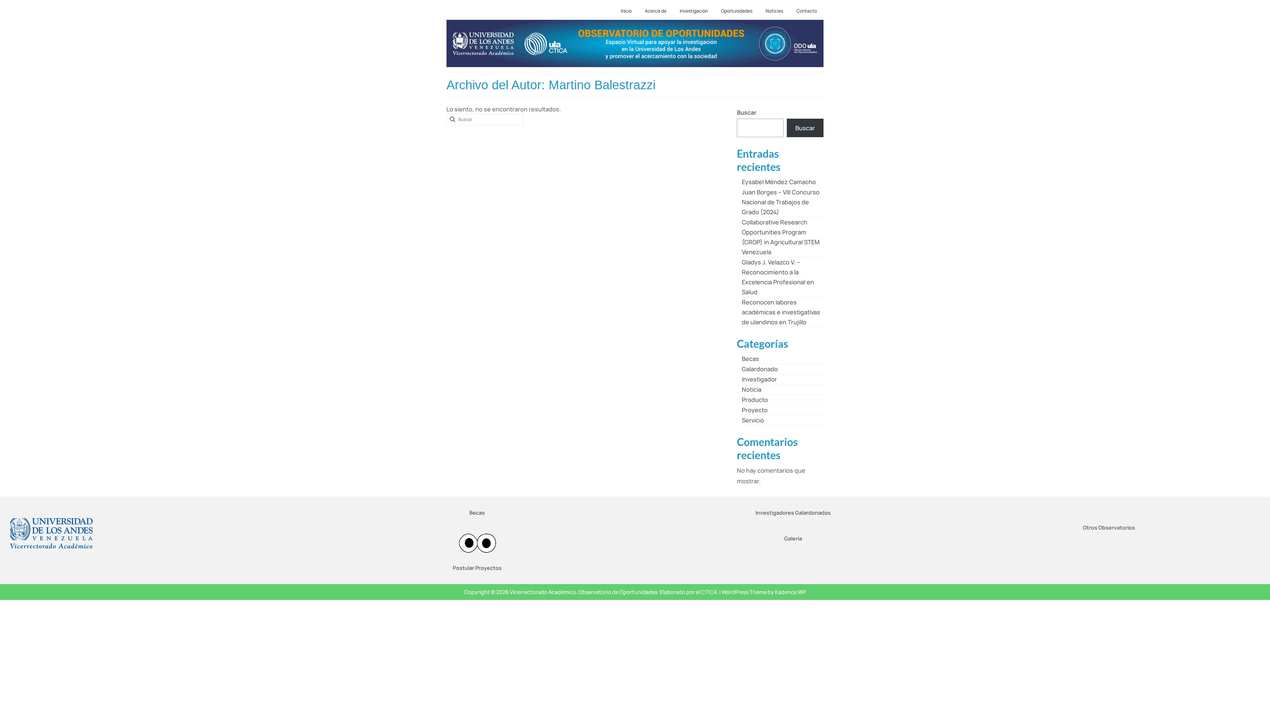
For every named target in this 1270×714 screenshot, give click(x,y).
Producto (755, 400)
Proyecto (755, 410)
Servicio (753, 420)
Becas (750, 359)
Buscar (746, 112)
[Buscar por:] (485, 119)
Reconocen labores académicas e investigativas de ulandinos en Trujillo (781, 312)
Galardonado (760, 369)
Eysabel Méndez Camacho (779, 182)
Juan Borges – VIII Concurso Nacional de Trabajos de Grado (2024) (781, 202)
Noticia (751, 389)
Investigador (759, 379)
